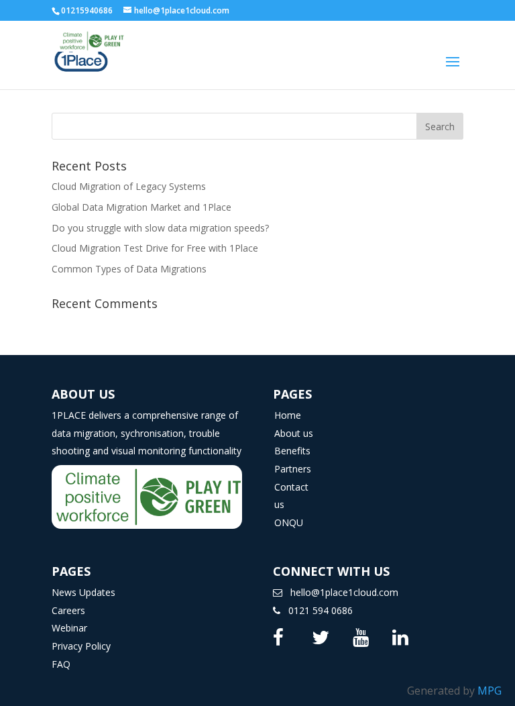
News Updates (83, 592)
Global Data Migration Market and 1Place (141, 207)
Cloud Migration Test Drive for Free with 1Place (155, 248)
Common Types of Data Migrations (129, 268)
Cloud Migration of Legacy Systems (129, 186)
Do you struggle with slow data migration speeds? (160, 227)
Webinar (69, 627)
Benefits (292, 450)
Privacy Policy (81, 646)
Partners (292, 468)
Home (287, 415)
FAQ (61, 664)
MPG (489, 690)
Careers (68, 610)
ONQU (288, 522)
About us (293, 433)
